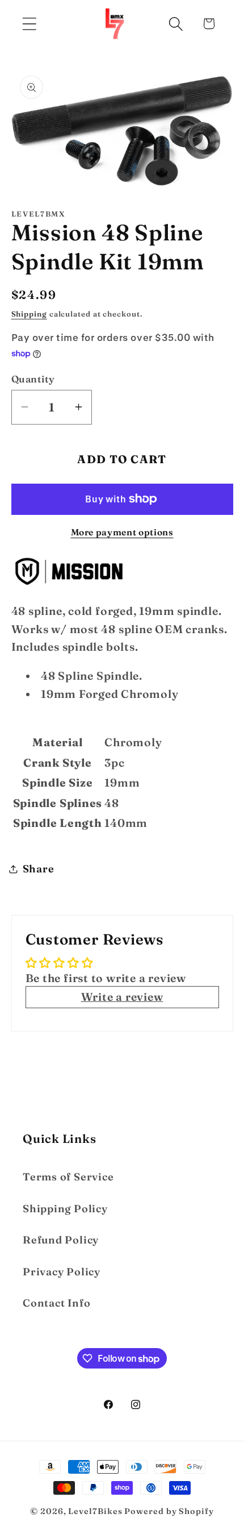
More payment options (122, 532)
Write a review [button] (122, 997)
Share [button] (38, 868)
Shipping (29, 313)
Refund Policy (61, 1239)
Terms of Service (68, 1176)
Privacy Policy (61, 1271)
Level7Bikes (95, 1511)
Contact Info (56, 1302)
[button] (29, 23)
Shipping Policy (65, 1208)
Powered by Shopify (168, 1511)
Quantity (33, 379)
